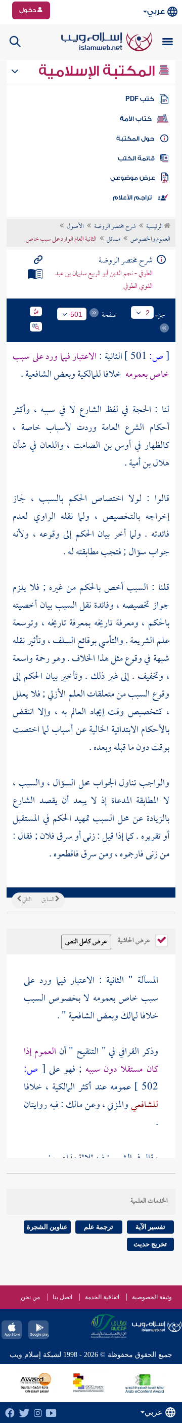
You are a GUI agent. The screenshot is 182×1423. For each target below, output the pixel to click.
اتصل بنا (62, 1297)
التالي (26, 900)
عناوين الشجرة (47, 1227)
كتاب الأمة (136, 118)
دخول (28, 10)
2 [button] (148, 313)
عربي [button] (156, 11)
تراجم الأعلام (132, 197)
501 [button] (76, 314)
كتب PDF (139, 99)
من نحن (30, 1297)
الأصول (75, 227)
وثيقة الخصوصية (152, 1297)
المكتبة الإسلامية (98, 71)
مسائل (113, 239)
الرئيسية (155, 227)
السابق (48, 900)
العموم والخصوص (150, 239)
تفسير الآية (150, 1227)
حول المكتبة (135, 138)
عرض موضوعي (132, 177)
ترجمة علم (98, 1227)
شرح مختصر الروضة (115, 227)
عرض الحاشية (135, 940)
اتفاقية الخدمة (102, 1297)
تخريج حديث (150, 1244)
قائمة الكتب (136, 158)
